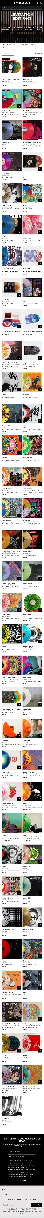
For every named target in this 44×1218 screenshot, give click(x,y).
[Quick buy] (40, 75)
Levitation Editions (26, 45)
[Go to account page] (37, 3)
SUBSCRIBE (22, 1180)
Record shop (11, 45)
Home (3, 45)
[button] (40, 3)
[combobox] (22, 7)
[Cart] (40, 3)
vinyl (4, 48)
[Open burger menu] (3, 3)
